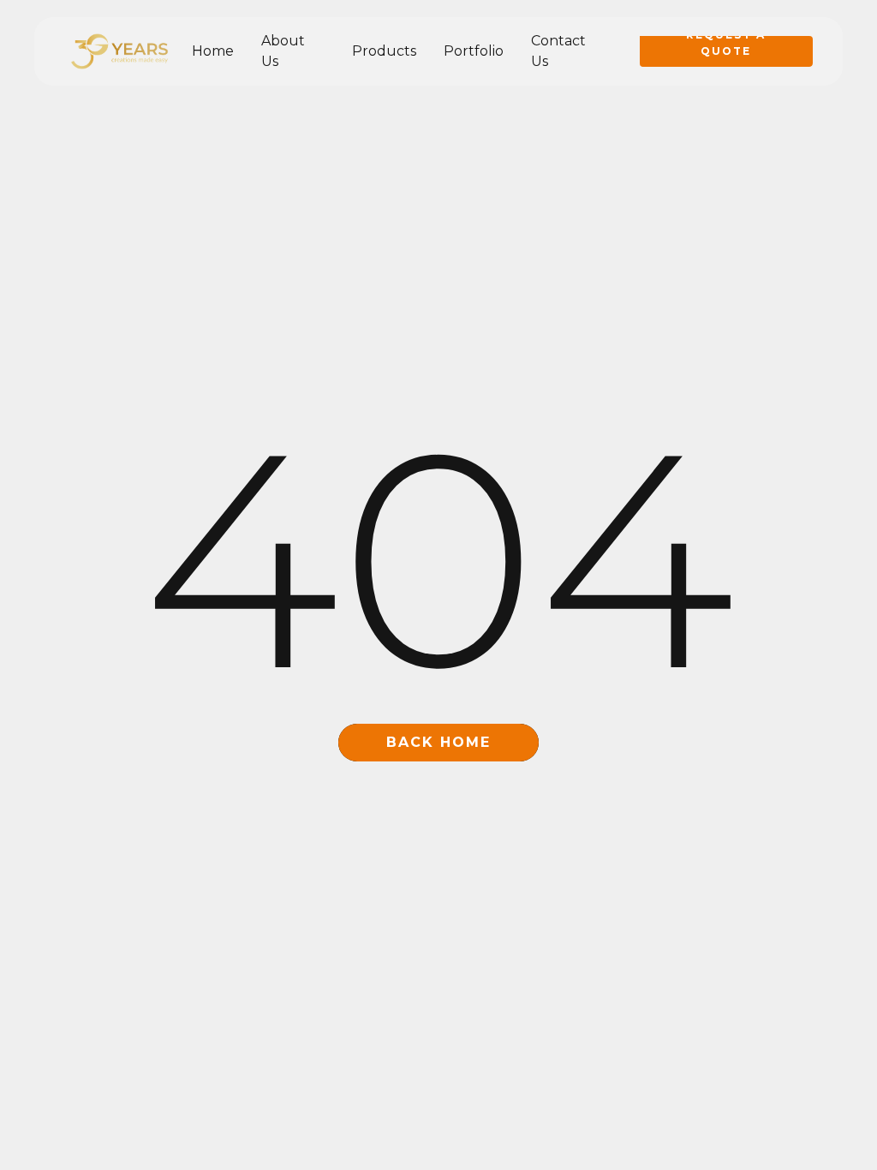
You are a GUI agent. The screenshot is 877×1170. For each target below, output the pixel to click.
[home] (119, 51)
